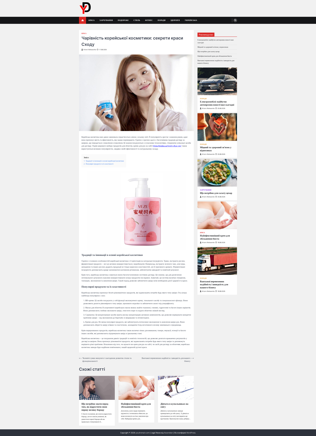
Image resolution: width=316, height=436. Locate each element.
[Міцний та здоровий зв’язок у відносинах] (217, 127)
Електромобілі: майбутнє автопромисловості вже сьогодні (216, 41)
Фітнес (149, 20)
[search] (235, 20)
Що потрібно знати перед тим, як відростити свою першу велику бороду (94, 406)
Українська (191, 20)
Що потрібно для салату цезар (208, 51)
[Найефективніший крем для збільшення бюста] (217, 215)
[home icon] (82, 20)
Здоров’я (175, 20)
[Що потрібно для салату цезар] (217, 173)
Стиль (136, 20)
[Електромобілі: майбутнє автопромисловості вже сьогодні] (217, 81)
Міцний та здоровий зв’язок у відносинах (213, 47)
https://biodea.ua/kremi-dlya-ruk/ (167, 145)
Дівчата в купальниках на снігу (174, 405)
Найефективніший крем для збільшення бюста (136, 405)
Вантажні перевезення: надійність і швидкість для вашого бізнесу (216, 61)
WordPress (190, 432)
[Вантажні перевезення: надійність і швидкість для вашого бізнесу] (217, 261)
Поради (162, 20)
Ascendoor (168, 432)
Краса (92, 20)
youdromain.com (142, 432)
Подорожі (123, 20)
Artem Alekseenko (89, 49)
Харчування (106, 20)
